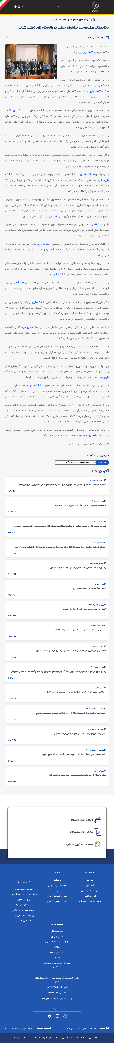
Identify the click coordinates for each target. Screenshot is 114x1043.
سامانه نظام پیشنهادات (81, 832)
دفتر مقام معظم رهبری (24, 889)
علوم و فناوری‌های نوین (57, 896)
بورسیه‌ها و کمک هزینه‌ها (24, 915)
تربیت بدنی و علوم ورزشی (90, 901)
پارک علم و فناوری (24, 921)
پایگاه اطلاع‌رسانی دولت (24, 905)
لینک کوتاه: (102, 462)
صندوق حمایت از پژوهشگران (24, 910)
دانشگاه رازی (88, 52)
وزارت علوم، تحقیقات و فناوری (24, 894)
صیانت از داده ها (57, 952)
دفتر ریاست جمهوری (24, 899)
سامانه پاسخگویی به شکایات (78, 844)
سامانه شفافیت (57, 958)
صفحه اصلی (103, 19)
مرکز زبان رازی (57, 936)
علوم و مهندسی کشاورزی (57, 901)
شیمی (57, 890)
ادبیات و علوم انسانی (90, 890)
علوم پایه (90, 880)
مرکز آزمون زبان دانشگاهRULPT (57, 942)
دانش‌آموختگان (57, 931)
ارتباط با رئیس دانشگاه (82, 820)
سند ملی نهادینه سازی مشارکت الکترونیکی (57, 965)
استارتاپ (57, 947)
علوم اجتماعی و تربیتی (57, 885)
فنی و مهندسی (90, 896)
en (22, 7)
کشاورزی (90, 885)
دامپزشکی (57, 880)
